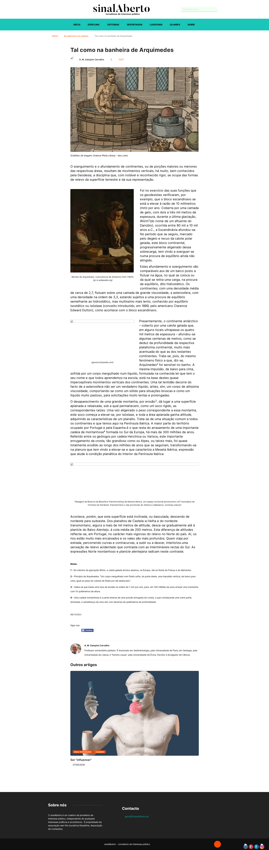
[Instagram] (60, 9)
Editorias (113, 24)
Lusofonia (156, 24)
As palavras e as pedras (76, 36)
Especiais (93, 24)
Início (76, 24)
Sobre (191, 24)
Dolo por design (82, 752)
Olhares (175, 24)
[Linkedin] (65, 9)
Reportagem (134, 24)
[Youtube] (54, 9)
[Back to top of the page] (217, 844)
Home (55, 36)
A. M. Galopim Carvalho (91, 59)
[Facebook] (49, 9)
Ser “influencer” (81, 759)
